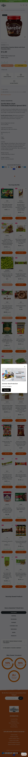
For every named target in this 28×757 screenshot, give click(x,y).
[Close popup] (24, 366)
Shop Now (6, 390)
